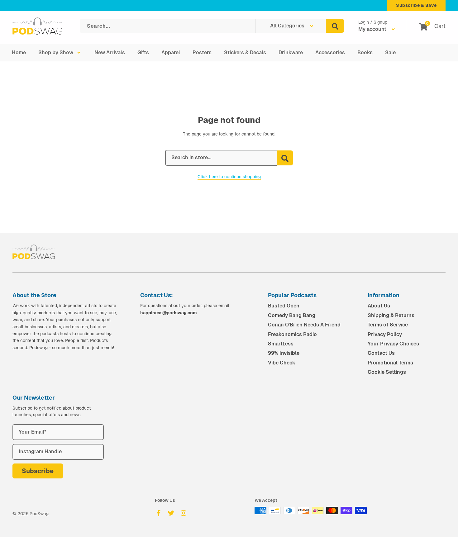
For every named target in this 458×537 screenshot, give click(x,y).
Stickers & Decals (245, 52)
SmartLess (280, 343)
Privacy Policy (385, 334)
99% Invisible (283, 353)
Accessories (330, 52)
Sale (390, 52)
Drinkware (291, 52)
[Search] (335, 26)
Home (19, 52)
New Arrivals (109, 52)
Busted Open (283, 305)
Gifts (143, 52)
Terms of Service (388, 324)
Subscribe (38, 471)
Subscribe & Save (416, 5)
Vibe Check (281, 362)
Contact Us (381, 353)
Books (365, 52)
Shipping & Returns (391, 315)
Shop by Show (55, 52)
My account (373, 29)
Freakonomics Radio (292, 334)
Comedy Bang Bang (291, 315)
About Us (379, 305)
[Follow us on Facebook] (158, 513)
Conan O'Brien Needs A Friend (304, 324)
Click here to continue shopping (229, 176)
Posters (202, 52)
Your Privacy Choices (393, 343)
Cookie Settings (387, 372)
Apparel (170, 52)
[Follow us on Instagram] (183, 513)
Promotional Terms (390, 362)
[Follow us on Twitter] (171, 513)
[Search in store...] (285, 157)
